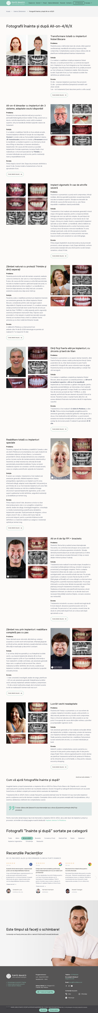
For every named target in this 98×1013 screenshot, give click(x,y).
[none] (88, 3)
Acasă (8, 11)
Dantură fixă (63, 838)
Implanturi (81, 838)
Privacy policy (54, 1010)
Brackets (38, 838)
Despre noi (32, 3)
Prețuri (45, 3)
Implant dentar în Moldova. (56, 820)
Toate (10, 838)
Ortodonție (29, 841)
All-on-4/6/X (27, 838)
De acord (43, 1010)
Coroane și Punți (49, 838)
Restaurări (40, 841)
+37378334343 (79, 3)
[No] (96, 1009)
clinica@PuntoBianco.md (75, 982)
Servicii (38, 3)
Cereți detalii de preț (58, 95)
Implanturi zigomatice (15, 841)
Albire (17, 838)
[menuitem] (88, 3)
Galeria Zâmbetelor (53, 3)
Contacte (69, 3)
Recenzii (62, 3)
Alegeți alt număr (69, 979)
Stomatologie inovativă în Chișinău (17, 982)
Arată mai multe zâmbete (83, 777)
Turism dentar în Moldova (14, 986)
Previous (2, 878)
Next (96, 878)
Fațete (72, 838)
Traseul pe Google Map (46, 992)
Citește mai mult (10, 884)
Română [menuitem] (87, 3)
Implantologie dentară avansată (16, 984)
